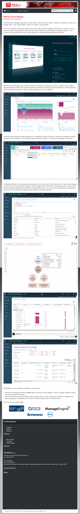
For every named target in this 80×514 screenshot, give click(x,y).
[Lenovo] (34, 414)
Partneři (8, 429)
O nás (8, 10)
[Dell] (50, 414)
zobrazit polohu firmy (10, 468)
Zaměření (9, 427)
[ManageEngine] (57, 408)
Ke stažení (9, 441)
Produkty (14, 10)
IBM (22, 402)
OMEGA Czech (42, 511)
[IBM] (16, 408)
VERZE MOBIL (10, 443)
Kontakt (25, 10)
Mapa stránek (10, 439)
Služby (20, 10)
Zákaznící (9, 431)
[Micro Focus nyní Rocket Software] (34, 408)
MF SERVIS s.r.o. (18, 511)
